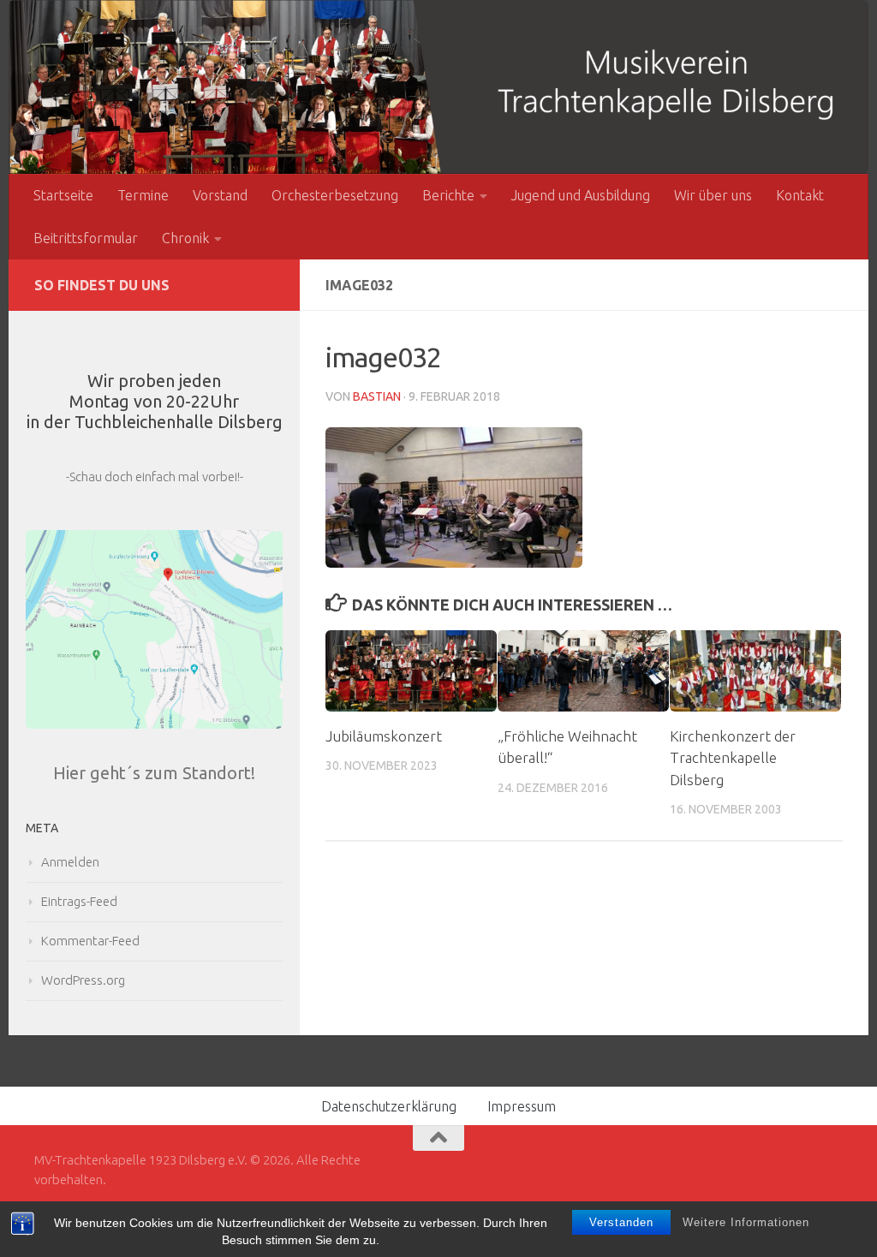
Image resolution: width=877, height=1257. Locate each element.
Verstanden (621, 1222)
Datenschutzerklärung (388, 1106)
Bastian (377, 396)
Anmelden (70, 862)
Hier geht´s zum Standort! (154, 773)
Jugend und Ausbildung (580, 195)
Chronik (185, 238)
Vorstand (220, 195)
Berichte (448, 195)
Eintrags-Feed (79, 901)
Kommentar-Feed (90, 940)
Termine (143, 195)
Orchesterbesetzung (334, 195)
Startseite (63, 195)
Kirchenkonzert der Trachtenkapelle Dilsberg (733, 758)
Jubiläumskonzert (383, 736)
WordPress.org (83, 980)
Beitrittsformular (85, 238)
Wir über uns (713, 195)
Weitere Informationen (746, 1222)
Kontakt (800, 195)
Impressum (521, 1106)
